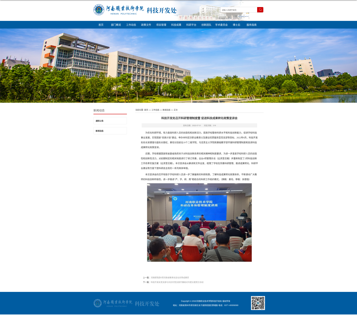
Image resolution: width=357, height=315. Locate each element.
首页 (100, 24)
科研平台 (191, 24)
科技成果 (176, 24)
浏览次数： (210, 125)
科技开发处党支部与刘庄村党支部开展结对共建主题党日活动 (177, 282)
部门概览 (116, 24)
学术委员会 (221, 24)
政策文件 (146, 24)
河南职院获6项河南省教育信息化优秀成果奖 (170, 277)
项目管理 (161, 24)
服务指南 (252, 24)
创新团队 (206, 24)
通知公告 (99, 120)
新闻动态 (99, 110)
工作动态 (131, 24)
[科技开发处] (134, 18)
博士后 (236, 24)
